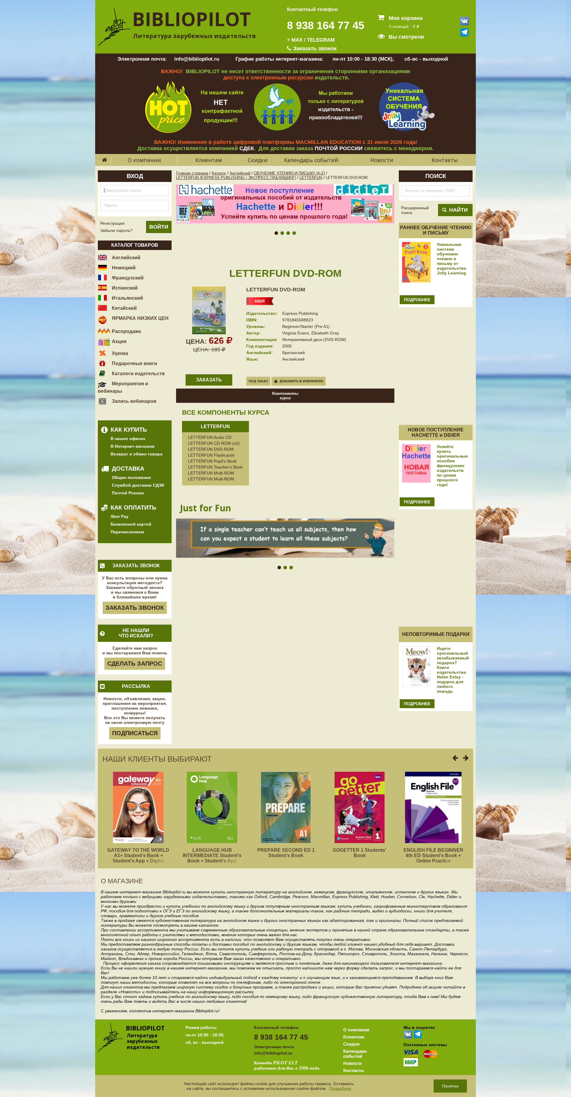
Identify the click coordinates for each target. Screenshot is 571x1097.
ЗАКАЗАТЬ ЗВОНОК (135, 607)
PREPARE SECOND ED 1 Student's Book (286, 853)
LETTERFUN (310, 177)
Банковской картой (131, 524)
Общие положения (131, 477)
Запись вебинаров (133, 401)
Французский (127, 277)
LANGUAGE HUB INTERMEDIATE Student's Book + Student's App (212, 855)
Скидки (257, 160)
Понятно (450, 1086)
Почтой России (128, 493)
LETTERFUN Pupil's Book (212, 461)
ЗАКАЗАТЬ (209, 379)
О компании (144, 160)
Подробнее (340, 1088)
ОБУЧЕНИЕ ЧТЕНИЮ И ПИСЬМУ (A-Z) (289, 173)
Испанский (124, 287)
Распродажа (126, 331)
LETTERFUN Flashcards (211, 455)
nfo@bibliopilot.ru (273, 1053)
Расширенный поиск (415, 210)
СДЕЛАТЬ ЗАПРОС (134, 663)
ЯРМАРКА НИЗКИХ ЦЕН (140, 318)
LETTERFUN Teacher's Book (215, 467)
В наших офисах (128, 438)
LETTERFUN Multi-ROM (211, 473)
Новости (381, 160)
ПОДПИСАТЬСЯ (135, 733)
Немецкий (123, 267)
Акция (118, 341)
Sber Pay (119, 516)
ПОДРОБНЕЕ (417, 299)
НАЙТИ (458, 210)
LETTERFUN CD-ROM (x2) (214, 443)
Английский (125, 257)
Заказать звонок (314, 48)
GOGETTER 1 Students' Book (359, 853)
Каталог (219, 173)
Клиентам (208, 160)
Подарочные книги (134, 363)
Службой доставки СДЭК (138, 485)
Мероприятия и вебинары (123, 387)
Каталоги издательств (138, 373)
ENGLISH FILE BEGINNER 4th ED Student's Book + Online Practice (433, 855)
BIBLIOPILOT (191, 19)
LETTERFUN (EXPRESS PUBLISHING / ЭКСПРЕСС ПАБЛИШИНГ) (236, 177)
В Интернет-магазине (133, 446)
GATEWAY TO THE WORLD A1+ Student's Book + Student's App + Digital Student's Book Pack (138, 858)
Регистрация (112, 223)
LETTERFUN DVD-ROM (275, 290)
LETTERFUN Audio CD (209, 437)
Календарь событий (311, 160)
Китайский (124, 308)
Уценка (119, 353)
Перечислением (127, 531)
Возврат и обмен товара (136, 454)
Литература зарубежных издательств (194, 36)
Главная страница (192, 173)
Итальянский (127, 298)
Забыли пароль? (116, 230)
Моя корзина (405, 18)
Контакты (445, 160)
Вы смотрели (405, 37)
